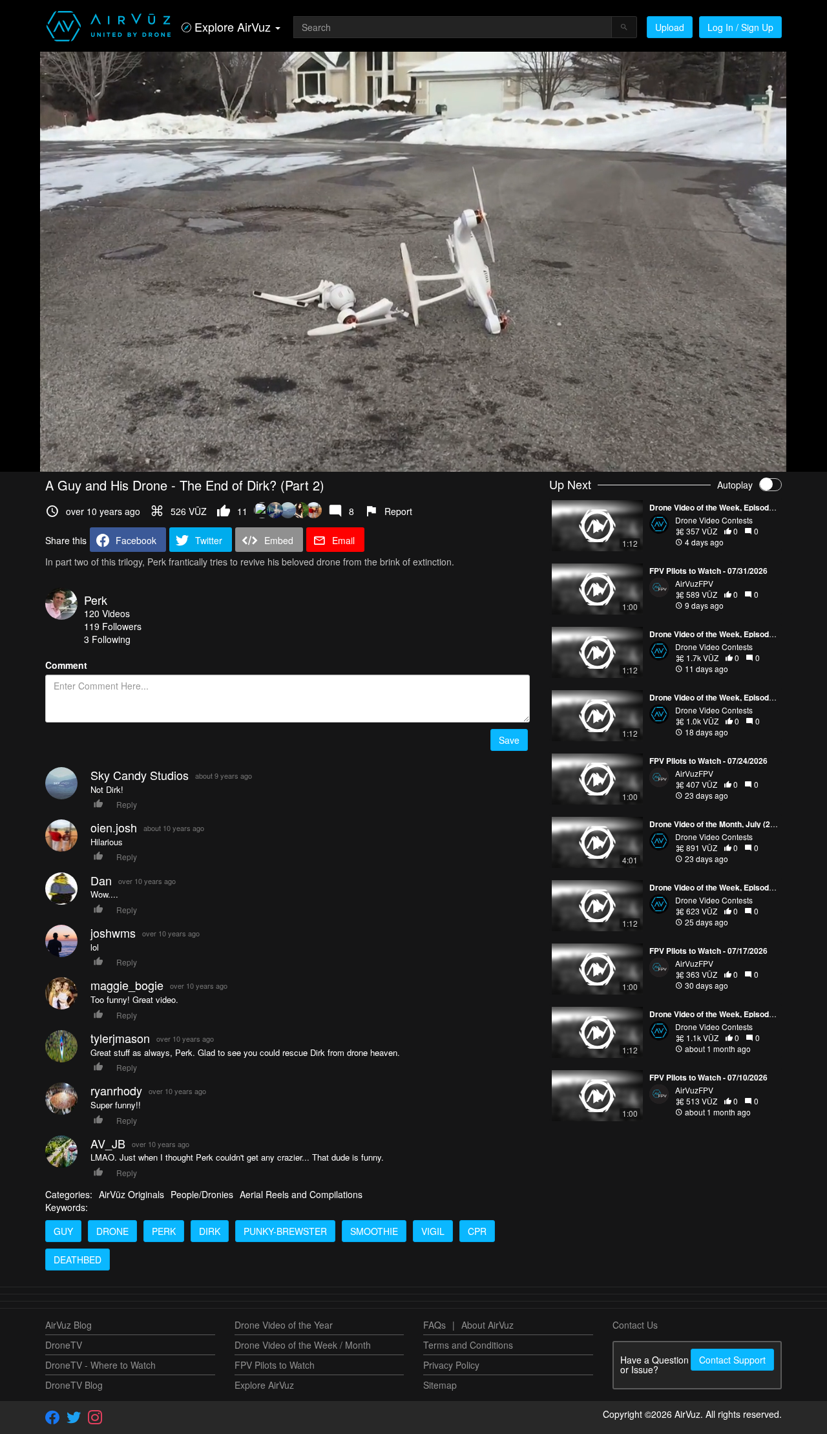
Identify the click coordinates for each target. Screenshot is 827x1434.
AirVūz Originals (131, 1194)
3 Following (107, 639)
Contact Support (732, 1359)
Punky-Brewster (285, 1231)
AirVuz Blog (68, 1324)
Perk (95, 599)
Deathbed (77, 1259)
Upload (669, 27)
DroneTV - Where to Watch (100, 1364)
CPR (477, 1231)
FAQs (434, 1324)
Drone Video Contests (714, 519)
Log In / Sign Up (740, 27)
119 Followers (112, 626)
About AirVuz (487, 1324)
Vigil (433, 1231)
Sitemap (440, 1384)
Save (509, 739)
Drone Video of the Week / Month (303, 1344)
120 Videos (107, 613)
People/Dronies (202, 1194)
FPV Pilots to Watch (275, 1364)
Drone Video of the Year (284, 1324)
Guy (63, 1231)
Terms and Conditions (468, 1344)
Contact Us (635, 1324)
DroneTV (63, 1344)
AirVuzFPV (694, 583)
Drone (112, 1231)
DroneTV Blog (74, 1384)
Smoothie (374, 1231)
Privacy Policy (451, 1364)
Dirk (209, 1231)
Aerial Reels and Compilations (301, 1194)
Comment (66, 665)
